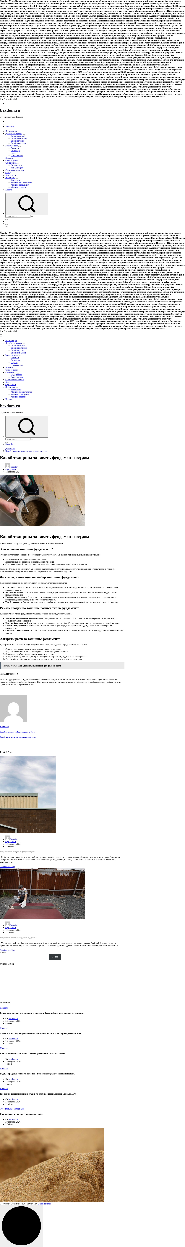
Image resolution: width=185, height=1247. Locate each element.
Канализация (17, 168)
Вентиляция (11, 131)
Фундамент (10, 175)
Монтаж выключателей (21, 182)
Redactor (13, 467)
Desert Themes (44, 1204)
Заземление (16, 180)
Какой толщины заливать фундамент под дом (26, 451)
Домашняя (10, 449)
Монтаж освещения (20, 185)
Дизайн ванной (18, 136)
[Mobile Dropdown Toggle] (24, 134)
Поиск (3, 953)
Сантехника (11, 163)
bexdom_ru (13, 1018)
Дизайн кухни (17, 141)
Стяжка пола (17, 155)
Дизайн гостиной (19, 138)
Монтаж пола (11, 146)
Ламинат (15, 148)
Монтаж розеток (18, 187)
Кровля (8, 190)
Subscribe (9, 126)
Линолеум (15, 150)
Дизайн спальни (18, 143)
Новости (9, 158)
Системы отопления (14, 170)
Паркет (14, 153)
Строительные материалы (12, 1109)
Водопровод (16, 165)
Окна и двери (11, 160)
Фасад (8, 172)
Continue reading (7, 866)
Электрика (10, 177)
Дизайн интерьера (13, 133)
